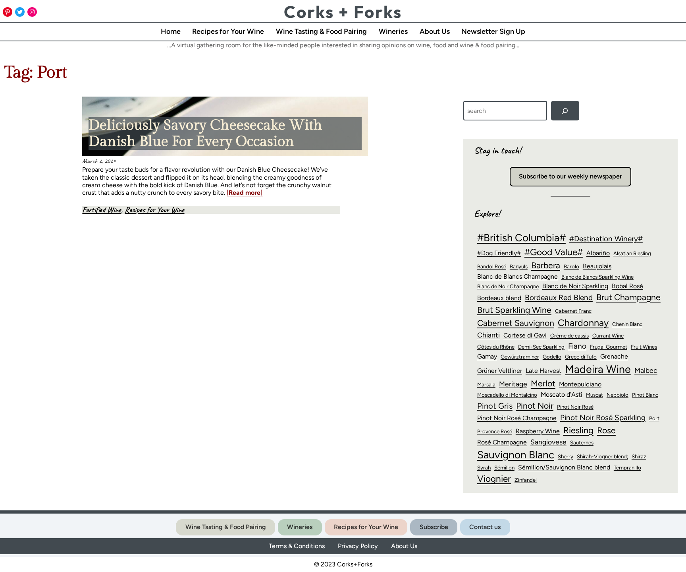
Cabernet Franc (573, 311)
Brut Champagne (628, 297)
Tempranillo (627, 467)
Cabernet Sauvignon (515, 323)
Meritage (513, 384)
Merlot (543, 383)
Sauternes (582, 442)
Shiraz (639, 456)
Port (654, 418)
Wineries (299, 527)
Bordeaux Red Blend (559, 297)
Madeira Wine (598, 369)
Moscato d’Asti (561, 394)
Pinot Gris (495, 406)
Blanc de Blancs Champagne (517, 276)
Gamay (487, 356)
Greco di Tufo (581, 356)
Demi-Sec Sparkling (541, 346)
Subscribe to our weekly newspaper (570, 176)
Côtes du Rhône (495, 346)
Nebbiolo (617, 395)
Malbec (645, 370)
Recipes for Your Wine (154, 210)
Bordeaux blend (499, 298)
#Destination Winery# (606, 238)
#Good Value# (553, 252)
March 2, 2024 (99, 161)
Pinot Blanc (645, 395)
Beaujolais (597, 266)
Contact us (485, 527)
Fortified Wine (101, 210)
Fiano (577, 346)
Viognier (494, 478)
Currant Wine (608, 335)
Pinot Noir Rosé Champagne (517, 418)
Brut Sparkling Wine (514, 310)
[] (244, 192)
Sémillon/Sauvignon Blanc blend (564, 467)
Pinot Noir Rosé (575, 406)
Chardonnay (583, 322)
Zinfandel (525, 480)
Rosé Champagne (502, 442)
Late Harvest (543, 370)
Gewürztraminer (520, 356)
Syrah (484, 467)
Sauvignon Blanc (515, 454)
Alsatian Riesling (632, 253)
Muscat (594, 395)
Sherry (565, 456)
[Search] (565, 110)
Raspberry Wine (538, 431)
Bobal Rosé (627, 286)
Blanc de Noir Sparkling (575, 286)
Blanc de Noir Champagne (508, 286)
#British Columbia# (521, 237)
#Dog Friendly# (499, 253)
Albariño (598, 253)
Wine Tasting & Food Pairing (225, 527)
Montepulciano (580, 384)
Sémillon (504, 467)
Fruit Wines (644, 346)
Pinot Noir (534, 406)
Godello (552, 356)
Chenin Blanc (627, 324)
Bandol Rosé (491, 266)
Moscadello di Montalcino (507, 395)
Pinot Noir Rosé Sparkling (603, 417)
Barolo (571, 266)
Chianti (488, 335)
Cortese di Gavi (525, 335)
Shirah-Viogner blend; (602, 456)
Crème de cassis (569, 335)
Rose (606, 430)
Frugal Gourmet (608, 346)
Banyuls (519, 266)
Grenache (614, 356)
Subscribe (434, 527)
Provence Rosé (494, 431)
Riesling (578, 430)
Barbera (545, 265)
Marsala (486, 384)
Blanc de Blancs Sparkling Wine (597, 276)
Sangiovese (548, 442)
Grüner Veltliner (499, 370)
